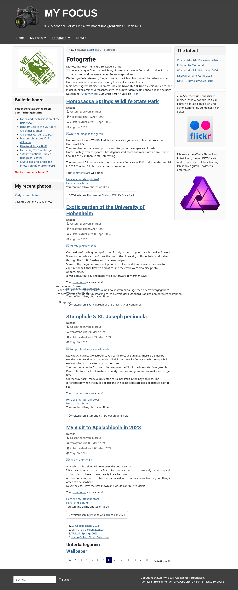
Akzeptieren (65, 302)
